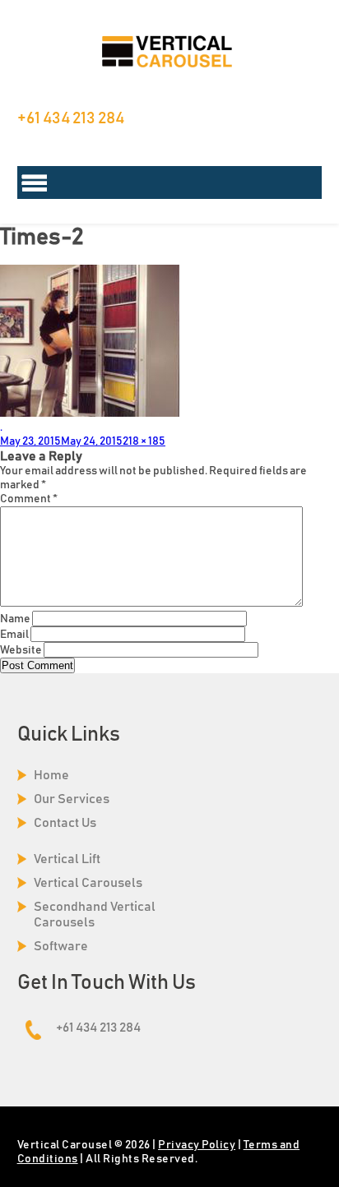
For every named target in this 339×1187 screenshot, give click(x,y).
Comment (29, 499)
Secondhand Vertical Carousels (95, 914)
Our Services (71, 799)
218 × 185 (144, 441)
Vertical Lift (67, 859)
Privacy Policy (196, 1145)
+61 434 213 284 (70, 118)
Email (14, 634)
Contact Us (65, 822)
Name (15, 619)
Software (61, 946)
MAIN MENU (170, 182)
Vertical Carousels (88, 882)
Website (21, 650)
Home (51, 775)
